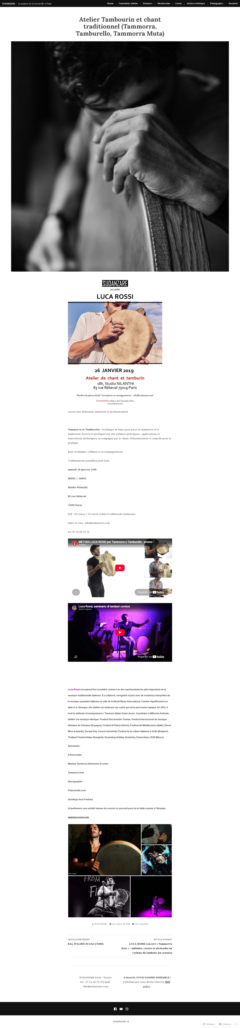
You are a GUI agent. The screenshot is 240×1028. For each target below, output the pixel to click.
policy (146, 986)
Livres (178, 3)
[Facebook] (115, 1008)
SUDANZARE (8, 4)
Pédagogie (216, 3)
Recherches (164, 3)
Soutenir (233, 3)
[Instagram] (126, 1008)
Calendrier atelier (128, 3)
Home (110, 3)
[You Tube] (121, 1008)
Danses (147, 3)
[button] (104, 850)
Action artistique (196, 3)
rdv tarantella (141, 924)
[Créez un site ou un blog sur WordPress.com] (128, 1021)
